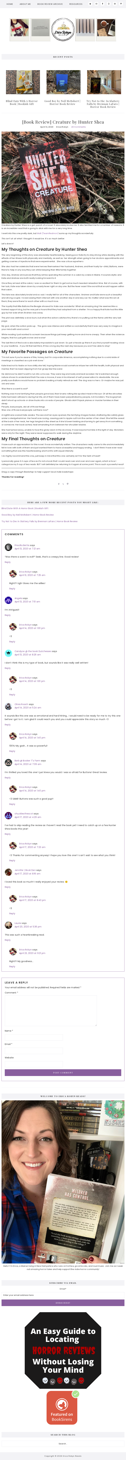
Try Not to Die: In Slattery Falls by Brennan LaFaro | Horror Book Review (103, 103)
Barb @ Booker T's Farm (27, 760)
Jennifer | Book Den (25, 870)
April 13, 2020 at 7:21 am (27, 548)
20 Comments (78, 126)
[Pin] (67, 483)
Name (9, 1030)
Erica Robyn (25, 571)
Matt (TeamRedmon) (48, 233)
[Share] (58, 483)
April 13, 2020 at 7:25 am (32, 575)
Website (9, 1057)
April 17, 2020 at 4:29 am (28, 817)
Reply (8, 562)
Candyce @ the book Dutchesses (33, 651)
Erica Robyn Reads (63, 29)
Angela (18, 598)
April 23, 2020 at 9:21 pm (32, 953)
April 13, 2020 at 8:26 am (28, 654)
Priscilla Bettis (22, 545)
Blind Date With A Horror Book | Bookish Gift (22, 102)
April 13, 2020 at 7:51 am (27, 601)
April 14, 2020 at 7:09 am (28, 764)
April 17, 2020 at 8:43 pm (32, 900)
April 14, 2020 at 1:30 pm (32, 628)
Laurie (18, 923)
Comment (11, 992)
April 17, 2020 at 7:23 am (32, 847)
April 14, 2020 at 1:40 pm (32, 737)
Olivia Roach (21, 704)
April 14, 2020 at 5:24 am (28, 707)
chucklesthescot (24, 813)
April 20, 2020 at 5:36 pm (28, 926)
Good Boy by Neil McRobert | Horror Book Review (62, 102)
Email (8, 1044)
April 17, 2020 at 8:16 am (27, 873)
